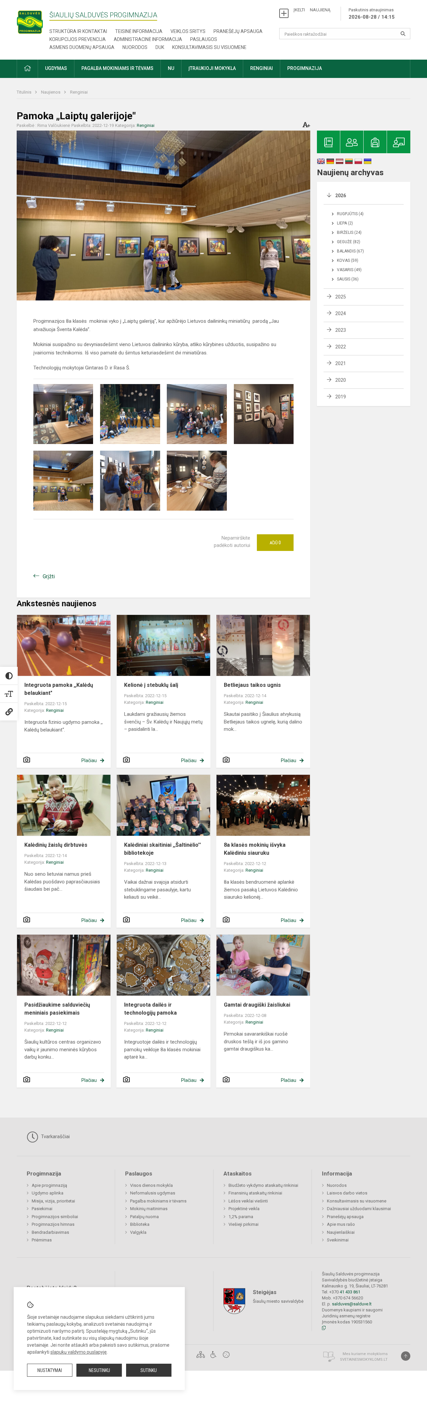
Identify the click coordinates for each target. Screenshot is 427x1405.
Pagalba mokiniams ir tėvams (158, 1200)
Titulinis (24, 92)
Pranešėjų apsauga (238, 31)
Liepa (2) (345, 223)
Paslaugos (203, 39)
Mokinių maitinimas (148, 1208)
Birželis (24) (349, 232)
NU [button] (171, 68)
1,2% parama (241, 1216)
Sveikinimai (338, 1239)
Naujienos (51, 92)
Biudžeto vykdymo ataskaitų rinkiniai (263, 1185)
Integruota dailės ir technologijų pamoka (150, 1009)
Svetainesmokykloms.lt (364, 1359)
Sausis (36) (348, 279)
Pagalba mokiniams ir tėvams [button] (117, 68)
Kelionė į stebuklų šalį (151, 685)
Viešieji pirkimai (244, 1224)
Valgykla (138, 1232)
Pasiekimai (42, 1208)
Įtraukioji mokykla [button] (212, 68)
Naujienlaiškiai (341, 1232)
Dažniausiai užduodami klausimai (359, 1208)
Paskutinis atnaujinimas (372, 13)
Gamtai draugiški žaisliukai (257, 1005)
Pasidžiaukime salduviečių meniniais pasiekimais (57, 1009)
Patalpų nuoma (144, 1216)
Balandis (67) (350, 251)
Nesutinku (99, 1370)
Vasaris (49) (349, 269)
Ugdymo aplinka (47, 1192)
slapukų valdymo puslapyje (78, 1352)
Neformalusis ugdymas (152, 1192)
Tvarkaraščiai (55, 1137)
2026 (340, 195)
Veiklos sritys (187, 31)
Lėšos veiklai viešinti (248, 1200)
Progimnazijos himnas (53, 1224)
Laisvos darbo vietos (347, 1192)
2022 (340, 346)
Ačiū (275, 543)
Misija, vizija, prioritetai (53, 1200)
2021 (340, 363)
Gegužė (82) (348, 241)
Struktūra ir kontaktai (78, 31)
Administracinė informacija (148, 39)
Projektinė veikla (244, 1208)
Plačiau (89, 760)
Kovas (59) (347, 260)
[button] (27, 69)
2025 (340, 296)
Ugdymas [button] (56, 68)
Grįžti (49, 576)
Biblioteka (139, 1224)
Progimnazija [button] (304, 68)
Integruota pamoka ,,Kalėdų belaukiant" (58, 689)
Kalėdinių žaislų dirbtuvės (55, 845)
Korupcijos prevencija (77, 39)
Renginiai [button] (261, 68)
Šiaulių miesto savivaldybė (278, 1301)
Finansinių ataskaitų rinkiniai (255, 1192)
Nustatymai (49, 1370)
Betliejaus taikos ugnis (252, 685)
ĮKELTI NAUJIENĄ (312, 9)
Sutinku (148, 1370)
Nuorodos (134, 47)
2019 (340, 396)
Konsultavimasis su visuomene (209, 47)
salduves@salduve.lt (352, 1303)
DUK (159, 47)
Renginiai (79, 92)
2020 (340, 380)
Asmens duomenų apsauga (81, 47)
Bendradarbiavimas (50, 1232)
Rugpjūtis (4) (350, 214)
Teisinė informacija (138, 31)
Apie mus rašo (341, 1224)
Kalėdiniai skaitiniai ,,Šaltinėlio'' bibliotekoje (162, 849)
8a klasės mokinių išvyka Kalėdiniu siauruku (255, 849)
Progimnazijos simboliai (55, 1216)
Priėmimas (42, 1239)
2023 (340, 330)
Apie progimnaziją (49, 1185)
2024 (340, 313)
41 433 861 (349, 1291)
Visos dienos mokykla (151, 1185)
